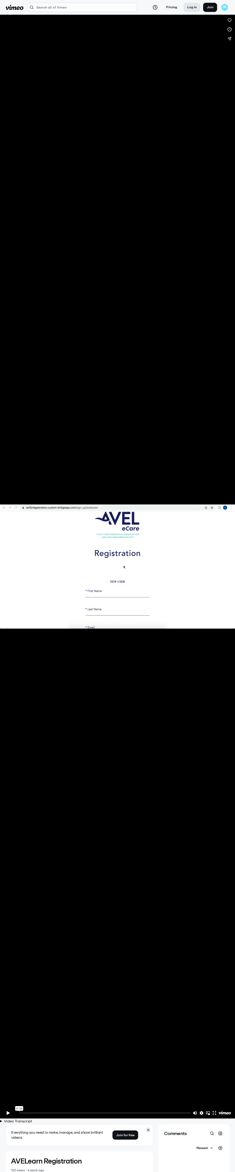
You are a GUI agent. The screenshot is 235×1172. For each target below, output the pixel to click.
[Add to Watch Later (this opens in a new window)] (229, 29)
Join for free (125, 1135)
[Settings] (201, 1113)
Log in (192, 7)
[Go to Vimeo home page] (14, 7)
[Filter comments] (220, 1148)
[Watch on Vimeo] (224, 1113)
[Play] (8, 1113)
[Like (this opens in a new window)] (229, 20)
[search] (82, 7)
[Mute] (195, 1113)
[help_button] (155, 7)
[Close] (148, 1130)
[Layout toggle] (220, 1133)
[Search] (212, 1133)
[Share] (229, 38)
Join (210, 7)
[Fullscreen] (214, 1113)
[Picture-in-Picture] (208, 1113)
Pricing (171, 7)
